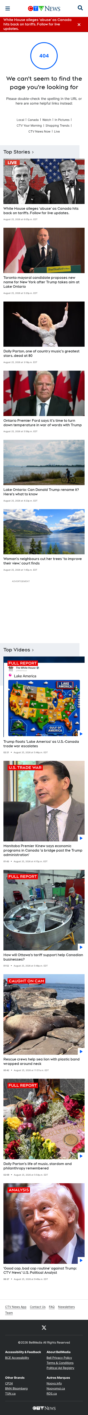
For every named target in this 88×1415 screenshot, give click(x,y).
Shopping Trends (57, 125)
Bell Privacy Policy (59, 1357)
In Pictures (62, 120)
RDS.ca (52, 1393)
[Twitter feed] (44, 1327)
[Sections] (7, 8)
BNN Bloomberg (16, 1388)
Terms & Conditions (60, 1363)
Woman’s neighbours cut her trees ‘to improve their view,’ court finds (42, 561)
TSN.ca (10, 1393)
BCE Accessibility (17, 1357)
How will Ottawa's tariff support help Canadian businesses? (43, 957)
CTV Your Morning (29, 125)
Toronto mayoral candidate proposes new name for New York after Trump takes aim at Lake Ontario (41, 282)
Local (20, 120)
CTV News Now (39, 131)
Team (9, 1312)
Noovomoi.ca (56, 1388)
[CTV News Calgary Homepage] (44, 8)
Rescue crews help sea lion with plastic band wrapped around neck (41, 1061)
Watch (46, 120)
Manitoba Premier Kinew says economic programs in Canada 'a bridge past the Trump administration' (42, 850)
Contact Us (37, 1307)
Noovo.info (54, 1383)
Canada (33, 120)
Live (57, 131)
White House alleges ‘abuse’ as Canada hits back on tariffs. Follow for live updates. (41, 211)
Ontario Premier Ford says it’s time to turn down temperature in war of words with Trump (42, 423)
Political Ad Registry (60, 1368)
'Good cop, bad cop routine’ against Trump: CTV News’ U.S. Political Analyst (40, 1270)
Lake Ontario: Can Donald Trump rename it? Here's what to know (41, 492)
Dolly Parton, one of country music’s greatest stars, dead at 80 (41, 353)
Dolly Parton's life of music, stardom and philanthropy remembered (37, 1166)
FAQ (52, 1307)
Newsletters (66, 1307)
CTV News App (15, 1307)
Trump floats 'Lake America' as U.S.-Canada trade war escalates (41, 744)
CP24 (9, 1383)
